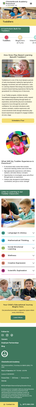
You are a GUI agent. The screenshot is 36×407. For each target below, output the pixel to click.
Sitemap (3, 380)
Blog (3, 346)
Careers (4, 339)
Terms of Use (25, 377)
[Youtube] (2, 335)
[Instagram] (7, 335)
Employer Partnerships (10, 343)
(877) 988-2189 (28, 404)
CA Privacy (15, 377)
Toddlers (6, 41)
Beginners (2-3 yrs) (20, 42)
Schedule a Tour (18, 120)
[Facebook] (12, 335)
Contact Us (10, 404)
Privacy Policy (5, 377)
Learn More (18, 317)
